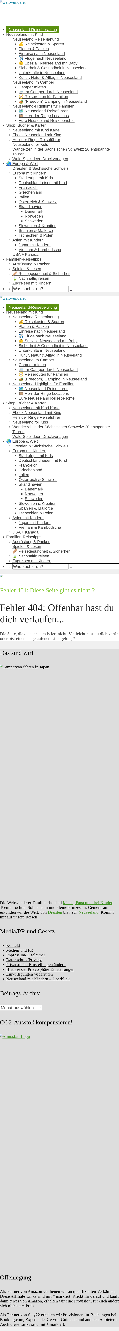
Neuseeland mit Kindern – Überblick (38, 979)
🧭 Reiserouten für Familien (43, 96)
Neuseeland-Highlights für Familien (43, 106)
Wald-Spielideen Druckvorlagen (40, 159)
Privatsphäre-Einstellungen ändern (36, 964)
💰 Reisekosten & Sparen (41, 44)
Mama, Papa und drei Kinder (87, 902)
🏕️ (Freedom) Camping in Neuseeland (53, 101)
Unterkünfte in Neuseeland (42, 73)
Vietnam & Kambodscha (40, 249)
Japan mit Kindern (35, 245)
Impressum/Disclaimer (25, 955)
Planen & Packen (34, 49)
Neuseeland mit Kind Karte (36, 130)
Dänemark (34, 211)
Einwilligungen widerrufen (29, 974)
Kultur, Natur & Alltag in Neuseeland (50, 77)
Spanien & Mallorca (36, 230)
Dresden (55, 912)
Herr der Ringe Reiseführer (36, 139)
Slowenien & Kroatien (37, 226)
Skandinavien (30, 206)
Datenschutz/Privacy (24, 959)
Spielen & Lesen (26, 269)
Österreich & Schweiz (38, 202)
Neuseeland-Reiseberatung (33, 29)
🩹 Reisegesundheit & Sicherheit (41, 273)
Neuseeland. (89, 912)
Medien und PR (19, 950)
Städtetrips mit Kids (36, 178)
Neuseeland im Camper (33, 82)
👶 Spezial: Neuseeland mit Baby (48, 63)
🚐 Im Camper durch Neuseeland (48, 92)
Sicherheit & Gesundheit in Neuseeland (53, 68)
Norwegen (34, 216)
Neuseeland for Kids (30, 144)
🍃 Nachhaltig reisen (30, 278)
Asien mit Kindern (28, 240)
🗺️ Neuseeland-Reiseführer (43, 111)
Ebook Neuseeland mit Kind (36, 135)
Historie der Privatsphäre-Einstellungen (40, 969)
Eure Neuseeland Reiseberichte (47, 120)
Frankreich (28, 187)
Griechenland (30, 192)
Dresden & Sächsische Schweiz (40, 168)
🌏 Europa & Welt (22, 163)
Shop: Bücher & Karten (26, 125)
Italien (24, 197)
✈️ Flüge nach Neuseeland (42, 58)
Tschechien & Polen (36, 235)
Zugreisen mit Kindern (31, 283)
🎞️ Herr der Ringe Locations (44, 116)
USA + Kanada (25, 254)
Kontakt (13, 945)
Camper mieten (32, 87)
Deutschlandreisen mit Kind (43, 183)
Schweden (34, 221)
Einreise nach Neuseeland (42, 53)
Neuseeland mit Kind (24, 34)
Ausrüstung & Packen (31, 264)
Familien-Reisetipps (23, 259)
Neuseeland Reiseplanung (35, 39)
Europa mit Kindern (29, 173)
